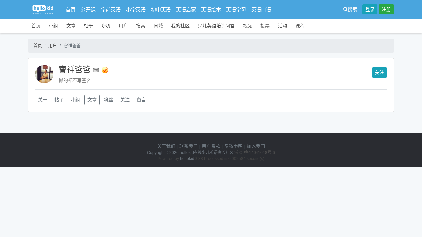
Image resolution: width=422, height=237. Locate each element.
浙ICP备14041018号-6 (254, 152)
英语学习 (236, 9)
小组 (53, 25)
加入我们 (256, 146)
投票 (265, 25)
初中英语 (161, 9)
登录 (370, 9)
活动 (282, 25)
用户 (123, 25)
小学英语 (136, 9)
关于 (42, 99)
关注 (379, 72)
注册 (386, 9)
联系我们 (188, 146)
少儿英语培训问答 (216, 25)
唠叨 (105, 25)
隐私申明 (233, 146)
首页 (70, 9)
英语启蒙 (186, 9)
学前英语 (111, 9)
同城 (158, 25)
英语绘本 (211, 9)
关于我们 (166, 146)
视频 (247, 25)
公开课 (88, 9)
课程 (300, 25)
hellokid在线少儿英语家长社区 (206, 152)
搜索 (352, 9)
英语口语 (261, 9)
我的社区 (180, 25)
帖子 (59, 99)
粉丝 (108, 99)
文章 (70, 25)
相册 (88, 25)
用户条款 (211, 146)
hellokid (187, 158)
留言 (141, 99)
